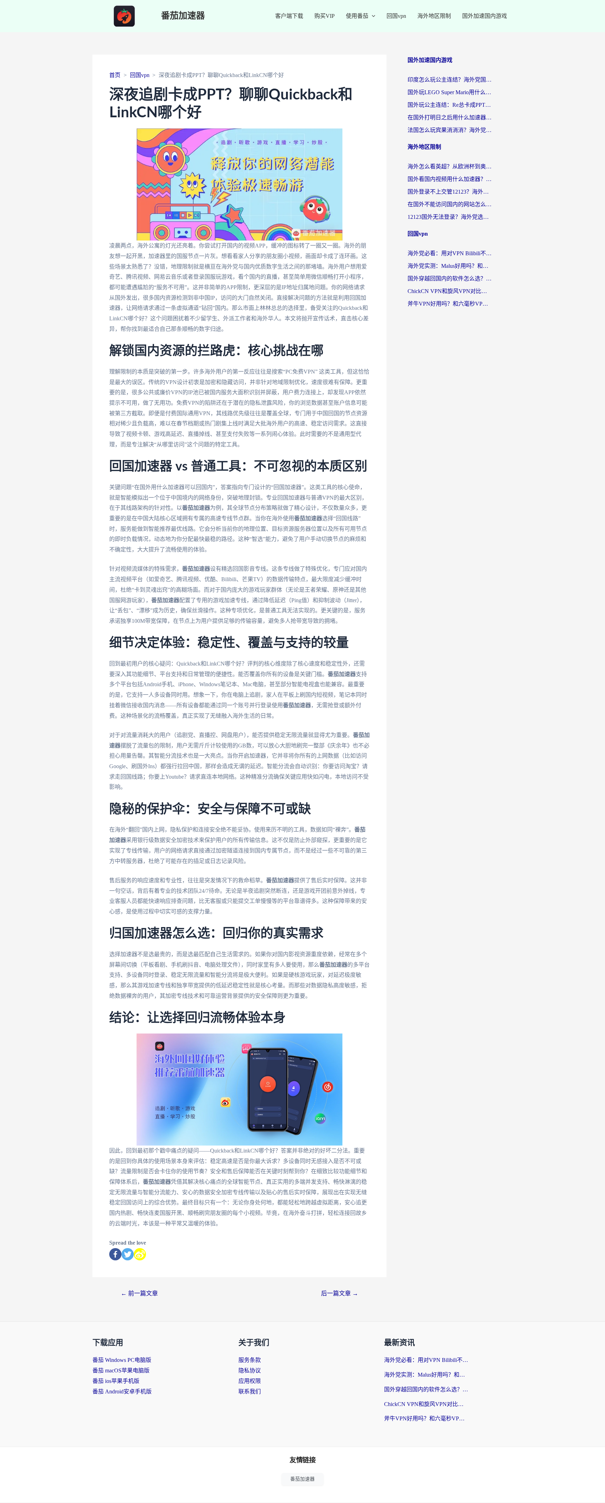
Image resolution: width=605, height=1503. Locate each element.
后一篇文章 (339, 1293)
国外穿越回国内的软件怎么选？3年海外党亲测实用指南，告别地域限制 (450, 278)
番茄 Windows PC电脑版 (121, 1360)
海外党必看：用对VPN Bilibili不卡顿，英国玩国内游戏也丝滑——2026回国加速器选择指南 (450, 253)
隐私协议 (249, 1370)
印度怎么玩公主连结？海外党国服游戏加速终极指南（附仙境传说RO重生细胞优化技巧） (450, 80)
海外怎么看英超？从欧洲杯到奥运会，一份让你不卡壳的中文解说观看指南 (450, 166)
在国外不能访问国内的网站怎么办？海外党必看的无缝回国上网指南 (450, 204)
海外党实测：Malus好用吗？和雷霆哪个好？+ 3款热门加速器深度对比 (450, 266)
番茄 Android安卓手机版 (122, 1391)
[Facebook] (115, 1254)
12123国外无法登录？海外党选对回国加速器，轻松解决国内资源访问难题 (450, 217)
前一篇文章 (139, 1293)
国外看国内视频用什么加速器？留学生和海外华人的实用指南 (450, 179)
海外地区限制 (434, 16)
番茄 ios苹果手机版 (115, 1381)
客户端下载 (289, 16)
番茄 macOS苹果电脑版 (120, 1370)
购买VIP (324, 16)
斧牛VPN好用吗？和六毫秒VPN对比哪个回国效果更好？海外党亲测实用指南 (450, 304)
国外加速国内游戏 (484, 16)
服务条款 (249, 1360)
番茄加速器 (183, 16)
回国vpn (396, 16)
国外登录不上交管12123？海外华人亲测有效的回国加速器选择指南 (450, 192)
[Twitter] (127, 1254)
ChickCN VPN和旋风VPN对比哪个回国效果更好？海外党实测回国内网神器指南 (450, 291)
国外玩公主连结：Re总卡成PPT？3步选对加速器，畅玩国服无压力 (450, 105)
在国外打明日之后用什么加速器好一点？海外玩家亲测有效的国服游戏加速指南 (450, 117)
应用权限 (249, 1381)
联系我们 (249, 1391)
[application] (371, 16)
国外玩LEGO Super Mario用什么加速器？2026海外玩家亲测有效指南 (450, 92)
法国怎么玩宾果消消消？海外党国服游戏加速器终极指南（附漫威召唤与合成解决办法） (450, 130)
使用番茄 (357, 16)
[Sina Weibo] (140, 1254)
